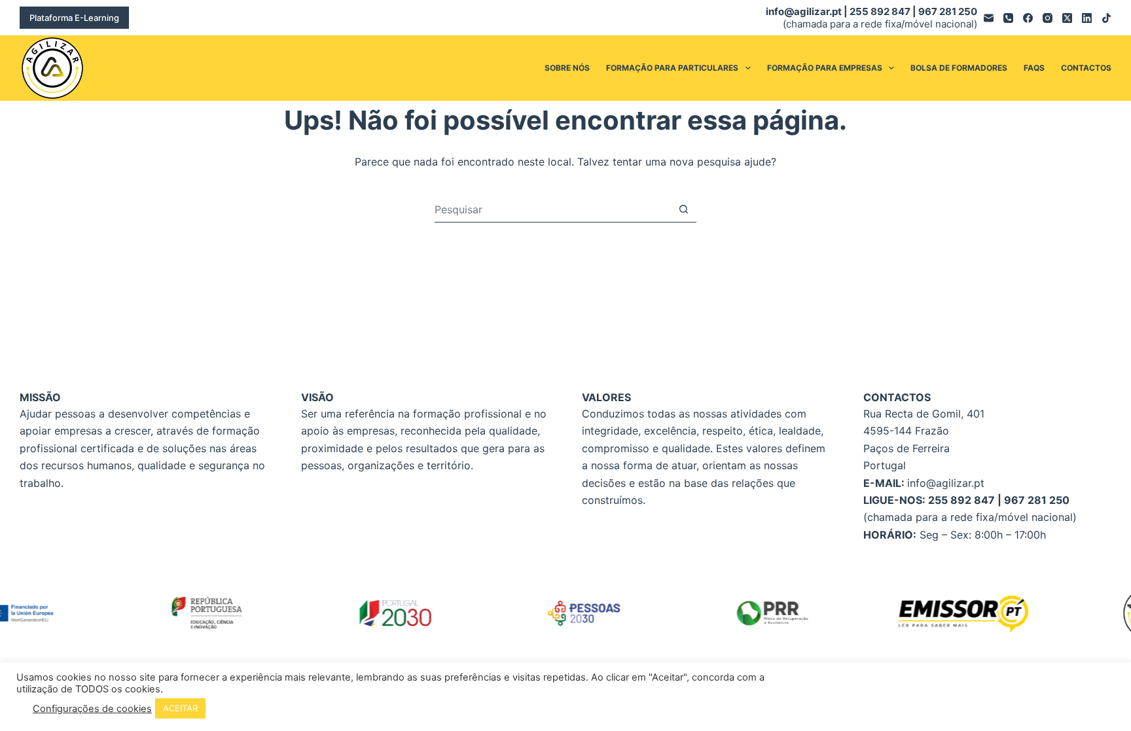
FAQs (1034, 68)
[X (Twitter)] (1067, 18)
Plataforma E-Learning (74, 17)
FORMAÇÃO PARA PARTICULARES (672, 68)
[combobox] (553, 209)
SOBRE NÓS (567, 68)
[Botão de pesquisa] (683, 209)
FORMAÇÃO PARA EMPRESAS (824, 68)
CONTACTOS (1086, 68)
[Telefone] (1008, 18)
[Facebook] (1028, 18)
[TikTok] (1106, 18)
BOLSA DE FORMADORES (958, 68)
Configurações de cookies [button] (92, 709)
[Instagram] (1047, 18)
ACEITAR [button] (180, 708)
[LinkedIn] (1087, 18)
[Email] (989, 18)
